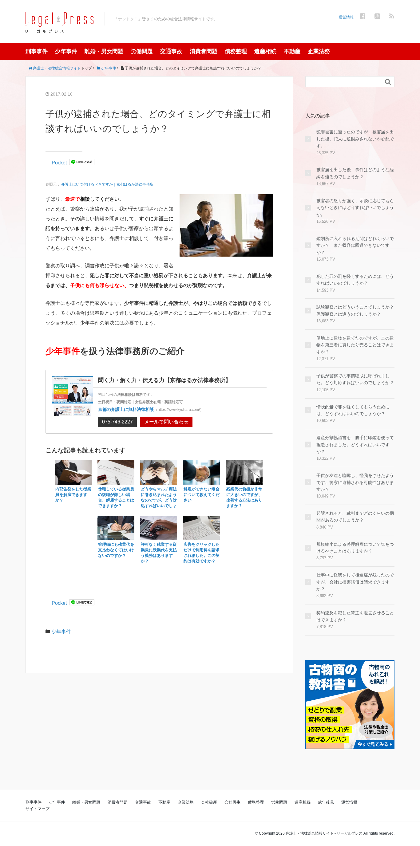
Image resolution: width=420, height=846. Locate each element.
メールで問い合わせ (166, 421)
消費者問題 (203, 51)
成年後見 (326, 802)
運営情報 (346, 17)
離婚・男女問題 (104, 51)
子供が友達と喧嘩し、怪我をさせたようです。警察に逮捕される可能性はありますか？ (355, 482)
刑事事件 (37, 51)
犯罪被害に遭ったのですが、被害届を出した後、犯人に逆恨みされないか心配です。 (355, 138)
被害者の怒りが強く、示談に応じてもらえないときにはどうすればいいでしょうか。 (355, 207)
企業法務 (319, 51)
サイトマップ (38, 808)
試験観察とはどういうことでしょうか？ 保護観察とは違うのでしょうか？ (355, 310)
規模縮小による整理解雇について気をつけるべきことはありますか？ (355, 547)
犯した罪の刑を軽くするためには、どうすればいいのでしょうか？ (355, 279)
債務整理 (236, 51)
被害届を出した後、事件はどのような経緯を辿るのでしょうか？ (355, 173)
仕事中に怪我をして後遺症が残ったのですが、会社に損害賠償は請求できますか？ (355, 582)
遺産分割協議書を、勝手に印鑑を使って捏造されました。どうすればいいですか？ (355, 444)
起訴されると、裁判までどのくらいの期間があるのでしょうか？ (355, 516)
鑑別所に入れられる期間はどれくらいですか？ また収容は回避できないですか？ (355, 245)
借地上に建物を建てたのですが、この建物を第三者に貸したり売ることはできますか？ (355, 345)
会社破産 (209, 802)
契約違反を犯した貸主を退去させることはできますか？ (355, 616)
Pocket (59, 162)
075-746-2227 (117, 421)
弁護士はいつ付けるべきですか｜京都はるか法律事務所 (107, 184)
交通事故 (171, 51)
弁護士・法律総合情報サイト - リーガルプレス (324, 833)
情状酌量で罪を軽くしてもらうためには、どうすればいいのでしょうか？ (353, 410)
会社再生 (232, 802)
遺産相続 (265, 51)
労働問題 (142, 51)
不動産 (292, 51)
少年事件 (66, 51)
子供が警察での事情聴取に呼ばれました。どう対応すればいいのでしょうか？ (355, 379)
